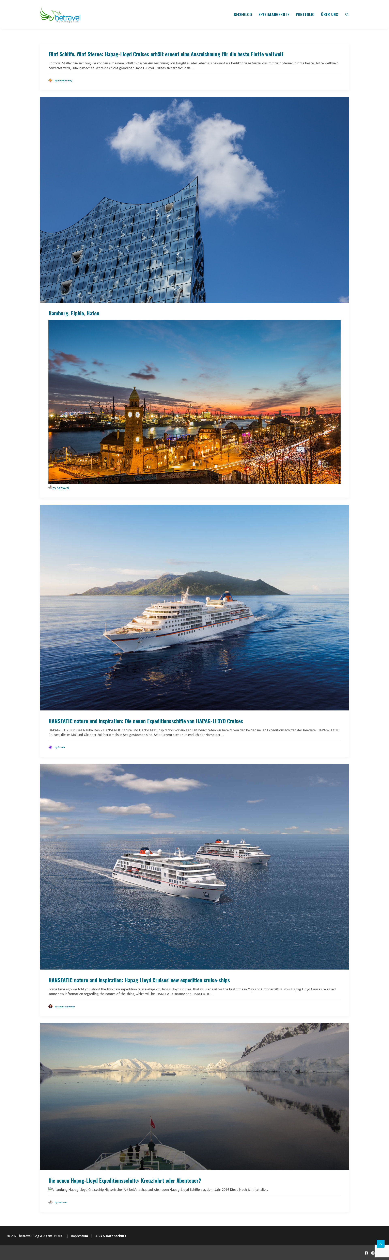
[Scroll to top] (381, 1243)
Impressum (79, 1235)
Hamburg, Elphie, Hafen (73, 313)
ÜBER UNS (329, 14)
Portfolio (305, 14)
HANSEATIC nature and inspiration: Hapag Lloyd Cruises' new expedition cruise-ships (139, 980)
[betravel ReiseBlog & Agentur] (60, 14)
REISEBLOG (243, 14)
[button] (347, 14)
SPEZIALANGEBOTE (274, 14)
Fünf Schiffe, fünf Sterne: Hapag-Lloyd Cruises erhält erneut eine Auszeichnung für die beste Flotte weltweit (165, 54)
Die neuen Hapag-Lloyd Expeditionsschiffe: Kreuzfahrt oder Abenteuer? (124, 1180)
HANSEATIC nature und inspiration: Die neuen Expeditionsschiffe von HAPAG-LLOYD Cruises (145, 721)
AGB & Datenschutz (110, 1235)
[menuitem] (243, 14)
